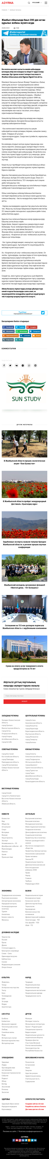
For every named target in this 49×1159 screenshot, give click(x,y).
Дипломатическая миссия (35, 865)
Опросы (5, 852)
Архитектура (6, 1007)
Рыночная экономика (10, 898)
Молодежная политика (33, 824)
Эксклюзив (6, 1087)
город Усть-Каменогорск (11, 796)
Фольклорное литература (35, 1024)
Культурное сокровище (10, 951)
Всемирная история (32, 898)
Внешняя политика (32, 821)
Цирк (3, 999)
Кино (3, 993)
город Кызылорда (32, 779)
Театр (4, 990)
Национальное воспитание (35, 990)
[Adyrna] (10, 3)
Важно (28, 891)
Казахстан (6, 818)
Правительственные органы (35, 851)
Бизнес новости (8, 917)
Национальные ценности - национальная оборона (35, 1036)
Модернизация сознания (11, 965)
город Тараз (29, 773)
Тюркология (29, 906)
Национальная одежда (33, 993)
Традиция (28, 982)
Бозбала (5, 1019)
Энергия (28, 1070)
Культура (6, 978)
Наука (27, 1068)
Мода (4, 1035)
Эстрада (5, 1001)
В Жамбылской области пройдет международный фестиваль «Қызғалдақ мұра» (24, 503)
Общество (5, 824)
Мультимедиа (7, 849)
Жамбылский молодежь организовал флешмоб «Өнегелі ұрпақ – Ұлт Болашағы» (24, 586)
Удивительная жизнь (33, 1076)
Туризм (4, 912)
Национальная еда (32, 988)
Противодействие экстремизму (8, 1069)
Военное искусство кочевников (32, 913)
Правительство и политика (35, 838)
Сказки (4, 962)
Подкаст (5, 1078)
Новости (5, 814)
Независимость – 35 (9, 843)
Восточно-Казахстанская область (11, 800)
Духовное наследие (10, 932)
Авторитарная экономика (11, 901)
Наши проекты (7, 838)
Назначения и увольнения (35, 854)
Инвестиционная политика (35, 827)
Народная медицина (9, 1107)
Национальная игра (32, 985)
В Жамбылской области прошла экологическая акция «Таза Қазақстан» (24, 462)
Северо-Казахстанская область (10, 769)
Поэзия (4, 940)
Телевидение (7, 996)
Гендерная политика (33, 830)
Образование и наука (34, 1058)
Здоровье (5, 1062)
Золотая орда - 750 (32, 920)
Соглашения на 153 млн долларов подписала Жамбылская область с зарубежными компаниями (24, 627)
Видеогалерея (30, 1032)
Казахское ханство (32, 901)
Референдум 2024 (32, 884)
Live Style (6, 1014)
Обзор (4, 1081)
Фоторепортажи (8, 1043)
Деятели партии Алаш (33, 904)
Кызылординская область (35, 782)
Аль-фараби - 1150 (32, 923)
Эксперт (5, 841)
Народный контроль (9, 904)
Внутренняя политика (33, 818)
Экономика (7, 891)
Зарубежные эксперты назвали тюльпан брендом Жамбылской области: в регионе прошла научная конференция (24, 545)
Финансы (5, 920)
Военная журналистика (10, 1041)
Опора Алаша (7, 967)
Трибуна (28, 881)
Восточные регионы (10, 789)
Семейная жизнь (8, 1032)
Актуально (30, 814)
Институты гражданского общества (34, 847)
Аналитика (6, 914)
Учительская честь (32, 1079)
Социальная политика (33, 835)
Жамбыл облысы (15, 10)
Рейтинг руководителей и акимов (34, 842)
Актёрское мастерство (10, 988)
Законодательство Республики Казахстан (34, 1049)
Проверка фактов (31, 1040)
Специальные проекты (33, 1030)
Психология (29, 1062)
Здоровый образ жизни (10, 1104)
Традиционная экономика (11, 895)
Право (27, 873)
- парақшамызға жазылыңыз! (22, 313)
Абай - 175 (29, 925)
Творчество (6, 937)
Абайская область (8, 804)
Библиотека (6, 959)
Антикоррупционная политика (9, 908)
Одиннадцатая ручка (9, 956)
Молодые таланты (32, 1021)
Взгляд (4, 1084)
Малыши (28, 1019)
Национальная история (34, 895)
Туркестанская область (34, 768)
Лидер (4, 1065)
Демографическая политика (36, 832)
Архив (4, 854)
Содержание (30, 1082)
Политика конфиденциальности (31, 1131)
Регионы (5, 1089)
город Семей (6, 793)
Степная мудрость (8, 948)
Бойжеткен (6, 1021)
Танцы (4, 985)
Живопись (5, 982)
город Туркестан (31, 771)
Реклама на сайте (9, 1131)
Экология (5, 1092)
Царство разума (31, 1073)
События (5, 1076)
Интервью (5, 832)
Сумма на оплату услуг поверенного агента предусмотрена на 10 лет (24, 667)
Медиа (4, 1004)
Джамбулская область (33, 776)
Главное (28, 878)
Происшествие (7, 857)
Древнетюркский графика (35, 917)
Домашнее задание (9, 1024)
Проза (4, 943)
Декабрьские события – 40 (12, 846)
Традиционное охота (33, 996)
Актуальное (6, 827)
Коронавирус (7, 1109)
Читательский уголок (10, 1027)
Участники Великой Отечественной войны (33, 1044)
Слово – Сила (7, 954)
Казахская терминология (11, 1073)
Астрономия (30, 1065)
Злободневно (7, 1058)
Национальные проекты (34, 862)
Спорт (4, 830)
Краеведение (30, 909)
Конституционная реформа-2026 (32, 869)
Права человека (31, 856)
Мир (3, 821)
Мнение (5, 835)
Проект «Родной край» (33, 1027)
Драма (4, 945)
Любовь (5, 1030)
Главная (4, 10)
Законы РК (29, 859)
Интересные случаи (9, 1038)
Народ (27, 875)
